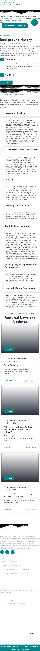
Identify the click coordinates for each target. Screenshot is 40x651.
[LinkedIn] (2, 552)
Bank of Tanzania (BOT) (12, 565)
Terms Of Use (14, 650)
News (10, 349)
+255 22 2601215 (7, 3)
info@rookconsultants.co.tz (15, 603)
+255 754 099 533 (12, 600)
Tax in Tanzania (11, 365)
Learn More (6, 83)
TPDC (5, 578)
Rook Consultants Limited (16, 359)
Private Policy (25, 650)
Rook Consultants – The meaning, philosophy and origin (18, 495)
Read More (8, 381)
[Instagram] (13, 552)
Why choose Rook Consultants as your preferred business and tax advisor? (18, 429)
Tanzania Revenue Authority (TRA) (16, 569)
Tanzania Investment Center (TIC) (15, 574)
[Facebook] (7, 552)
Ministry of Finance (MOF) (12, 561)
